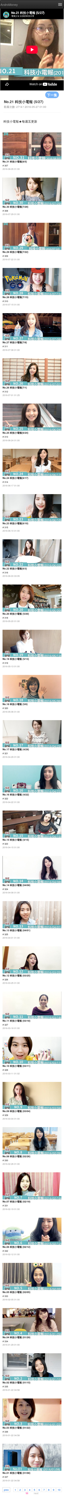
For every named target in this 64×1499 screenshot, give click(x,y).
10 (59, 1489)
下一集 (52, 94)
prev (6, 1489)
